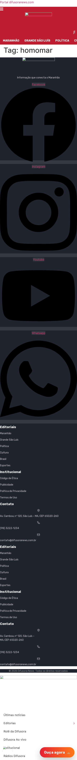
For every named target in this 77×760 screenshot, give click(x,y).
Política (62, 40)
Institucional (12, 747)
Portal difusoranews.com (17, 2)
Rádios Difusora (14, 756)
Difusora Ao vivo (15, 739)
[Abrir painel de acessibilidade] (8, 751)
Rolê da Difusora (15, 731)
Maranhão (11, 40)
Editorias (39, 723)
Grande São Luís (37, 40)
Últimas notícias (14, 715)
